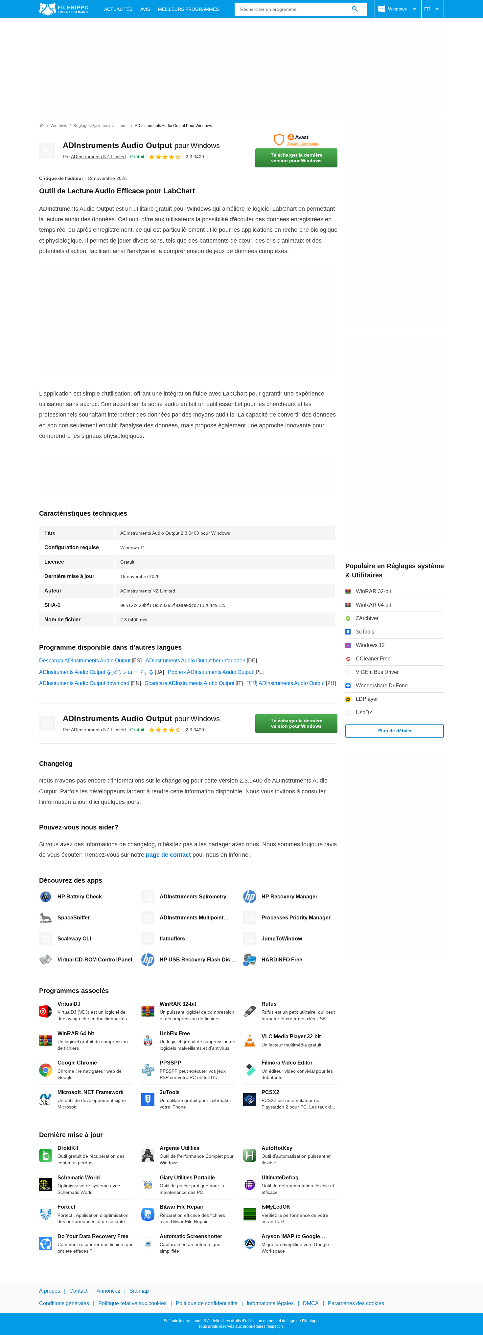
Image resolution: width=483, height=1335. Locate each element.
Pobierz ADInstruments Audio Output (210, 672)
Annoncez (108, 1291)
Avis (145, 9)
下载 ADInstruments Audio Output (286, 683)
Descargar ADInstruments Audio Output (84, 660)
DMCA (311, 1303)
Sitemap (139, 1291)
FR (427, 8)
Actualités (118, 9)
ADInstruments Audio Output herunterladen (195, 660)
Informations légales (270, 1303)
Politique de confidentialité (207, 1303)
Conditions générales (64, 1303)
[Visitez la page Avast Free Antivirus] (296, 140)
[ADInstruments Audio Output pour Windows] (47, 151)
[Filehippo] (63, 9)
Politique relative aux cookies (132, 1303)
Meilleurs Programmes (188, 9)
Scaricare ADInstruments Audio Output (189, 683)
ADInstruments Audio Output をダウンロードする (96, 672)
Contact (78, 1291)
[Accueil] (41, 126)
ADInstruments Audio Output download (84, 683)
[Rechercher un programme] (354, 9)
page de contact (168, 854)
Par (94, 156)
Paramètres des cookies (356, 1303)
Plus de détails (394, 730)
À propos (49, 1291)
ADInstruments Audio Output (141, 145)
